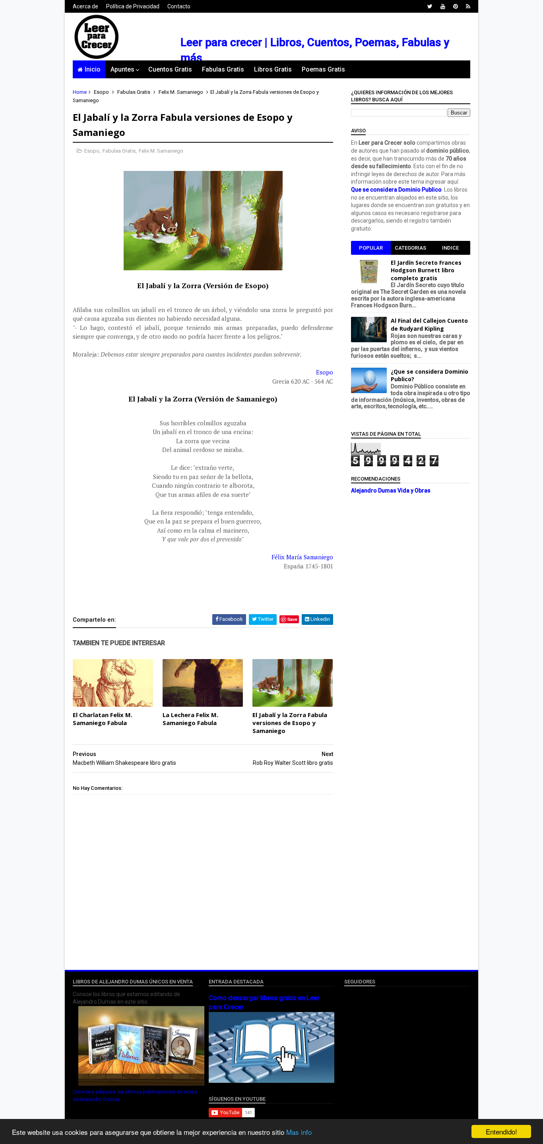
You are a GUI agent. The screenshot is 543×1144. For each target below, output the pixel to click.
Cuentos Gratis (170, 69)
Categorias (410, 248)
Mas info (299, 1132)
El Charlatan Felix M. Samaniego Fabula (102, 719)
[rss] (468, 6)
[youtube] (442, 6)
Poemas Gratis (323, 69)
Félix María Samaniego (302, 557)
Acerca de (85, 6)
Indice (450, 248)
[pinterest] (455, 6)
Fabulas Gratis (223, 69)
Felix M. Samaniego (181, 92)
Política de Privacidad (132, 6)
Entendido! (501, 1131)
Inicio (93, 69)
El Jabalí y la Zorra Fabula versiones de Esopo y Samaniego (289, 723)
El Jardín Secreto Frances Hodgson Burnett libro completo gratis (426, 270)
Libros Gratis (273, 69)
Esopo (101, 92)
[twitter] (429, 6)
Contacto (178, 6)
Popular (371, 248)
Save (292, 619)
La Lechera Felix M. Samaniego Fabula (190, 719)
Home (80, 92)
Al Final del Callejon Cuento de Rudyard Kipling (429, 324)
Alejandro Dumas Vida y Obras (391, 490)
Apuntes (122, 69)
